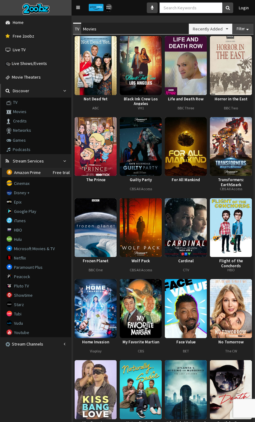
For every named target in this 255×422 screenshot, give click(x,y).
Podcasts (21, 149)
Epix (17, 202)
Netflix (19, 258)
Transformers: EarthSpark (231, 181)
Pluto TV (21, 286)
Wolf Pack (141, 261)
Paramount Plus (28, 267)
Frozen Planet (96, 261)
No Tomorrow (231, 342)
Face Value (186, 342)
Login (244, 8)
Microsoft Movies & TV (34, 248)
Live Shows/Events (29, 63)
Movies (18, 111)
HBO (17, 230)
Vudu (18, 323)
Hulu (17, 239)
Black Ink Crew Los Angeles (141, 101)
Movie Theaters (25, 77)
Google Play (24, 211)
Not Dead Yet (96, 99)
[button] (78, 7)
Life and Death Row (186, 99)
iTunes (19, 220)
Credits (18, 121)
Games (19, 140)
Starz (18, 304)
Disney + (21, 192)
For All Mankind (186, 179)
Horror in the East (231, 99)
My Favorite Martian (141, 342)
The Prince (95, 179)
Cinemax (21, 183)
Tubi (17, 314)
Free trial (61, 172)
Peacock (21, 276)
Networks (21, 130)
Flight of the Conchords (231, 263)
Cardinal (186, 261)
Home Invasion (95, 342)
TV (14, 102)
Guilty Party (141, 179)
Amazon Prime (27, 172)
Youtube (21, 332)
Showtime (23, 295)
